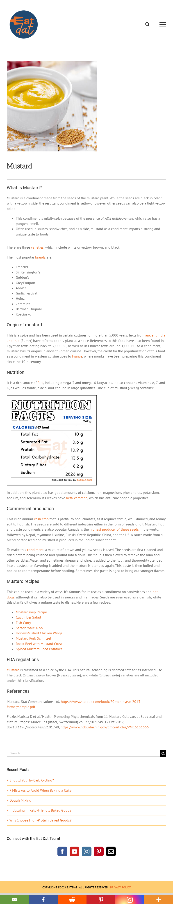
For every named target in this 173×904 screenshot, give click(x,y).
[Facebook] (62, 851)
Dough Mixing (20, 800)
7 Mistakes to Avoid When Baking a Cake (40, 790)
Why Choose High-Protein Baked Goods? (40, 820)
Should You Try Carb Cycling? (31, 780)
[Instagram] (86, 851)
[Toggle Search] (147, 24)
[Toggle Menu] (163, 24)
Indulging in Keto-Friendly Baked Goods (40, 810)
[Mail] (111, 851)
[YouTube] (74, 851)
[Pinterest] (99, 851)
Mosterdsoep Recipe (31, 612)
